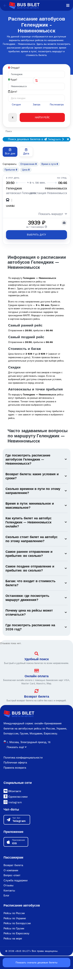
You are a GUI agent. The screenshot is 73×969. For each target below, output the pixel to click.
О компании (11, 870)
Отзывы (8, 885)
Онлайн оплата (37, 676)
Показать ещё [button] (16, 747)
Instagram (14, 802)
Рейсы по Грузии (14, 928)
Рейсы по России (14, 913)
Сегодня (16, 104)
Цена (25, 169)
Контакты (9, 890)
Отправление (27, 164)
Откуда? (15, 67)
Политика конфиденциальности (23, 757)
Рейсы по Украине (15, 918)
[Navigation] (67, 5)
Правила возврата (15, 767)
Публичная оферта (15, 762)
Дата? (13, 91)
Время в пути (49, 164)
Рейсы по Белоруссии (17, 923)
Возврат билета (36, 696)
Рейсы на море (13, 938)
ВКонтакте (14, 791)
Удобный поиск (36, 659)
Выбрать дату (36, 234)
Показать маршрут (50, 214)
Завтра (36, 104)
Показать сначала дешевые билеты (36, 962)
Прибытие (10, 169)
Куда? (14, 79)
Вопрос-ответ (12, 875)
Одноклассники (17, 796)
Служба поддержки (15, 880)
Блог (6, 895)
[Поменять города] (36, 80)
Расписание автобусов (22, 905)
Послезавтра (57, 104)
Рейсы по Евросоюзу (16, 933)
